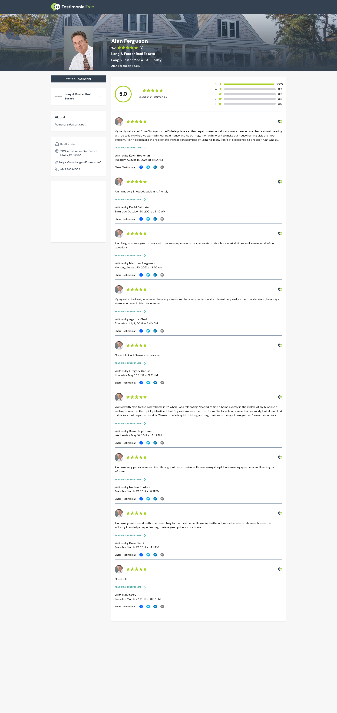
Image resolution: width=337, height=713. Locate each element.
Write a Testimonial (78, 79)
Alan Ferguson (129, 41)
